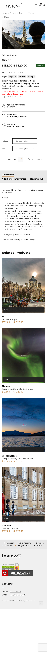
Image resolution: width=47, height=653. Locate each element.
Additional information (14, 179)
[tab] (8, 175)
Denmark (6, 528)
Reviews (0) (36, 179)
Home (5, 13)
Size (3, 149)
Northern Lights (17, 389)
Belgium (22, 13)
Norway (29, 389)
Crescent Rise (9, 456)
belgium (12, 77)
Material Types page (14, 94)
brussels (22, 77)
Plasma (6, 386)
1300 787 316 (15, 591)
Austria (5, 319)
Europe (13, 13)
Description (8, 174)
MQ (4, 316)
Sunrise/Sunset (25, 459)
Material (5, 141)
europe (31, 77)
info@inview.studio (18, 595)
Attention (7, 525)
